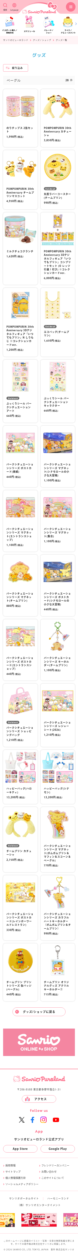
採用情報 (10, 1165)
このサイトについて (52, 1178)
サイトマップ (13, 1171)
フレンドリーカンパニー (55, 1165)
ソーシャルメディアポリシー (21, 1184)
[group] (39, 1220)
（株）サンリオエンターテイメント (39, 1205)
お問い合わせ (49, 1171)
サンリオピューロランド (15, 40)
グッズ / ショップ (42, 40)
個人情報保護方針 (15, 1178)
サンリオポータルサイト (24, 1198)
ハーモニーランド (58, 1198)
